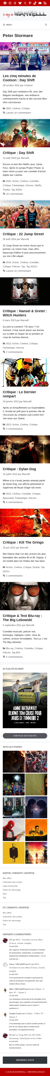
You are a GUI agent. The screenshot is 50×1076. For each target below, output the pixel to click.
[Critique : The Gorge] (36, 807)
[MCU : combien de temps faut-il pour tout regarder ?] (14, 807)
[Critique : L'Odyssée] (14, 762)
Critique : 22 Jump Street (23, 234)
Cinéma (16, 108)
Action (15, 181)
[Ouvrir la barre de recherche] (46, 25)
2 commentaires (14, 352)
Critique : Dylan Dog (19, 469)
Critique (26, 108)
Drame (36, 567)
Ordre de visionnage (12, 890)
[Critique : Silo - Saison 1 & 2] (36, 830)
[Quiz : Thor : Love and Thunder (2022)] (36, 762)
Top (23, 266)
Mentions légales (36, 1072)
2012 (8, 493)
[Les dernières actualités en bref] (14, 830)
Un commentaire (14, 194)
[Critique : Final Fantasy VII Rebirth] (36, 853)
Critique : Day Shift (18, 153)
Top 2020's (16, 189)
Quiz (5, 894)
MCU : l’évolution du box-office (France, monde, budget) (27, 967)
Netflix (38, 185)
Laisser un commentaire (18, 112)
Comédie (34, 181)
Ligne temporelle (10, 886)
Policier (16, 266)
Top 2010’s (31, 266)
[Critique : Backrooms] (36, 785)
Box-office (7, 878)
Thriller (6, 189)
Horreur (29, 185)
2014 (8, 262)
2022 (8, 108)
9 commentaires (14, 502)
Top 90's (16, 652)
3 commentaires (14, 429)
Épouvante (8, 498)
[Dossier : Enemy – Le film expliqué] (14, 853)
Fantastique (18, 185)
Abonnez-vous (25, 1060)
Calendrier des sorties (12, 882)
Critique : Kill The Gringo (23, 542)
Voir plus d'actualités (25, 736)
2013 (8, 343)
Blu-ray (9, 648)
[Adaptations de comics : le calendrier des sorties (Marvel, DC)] (14, 785)
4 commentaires (14, 657)
